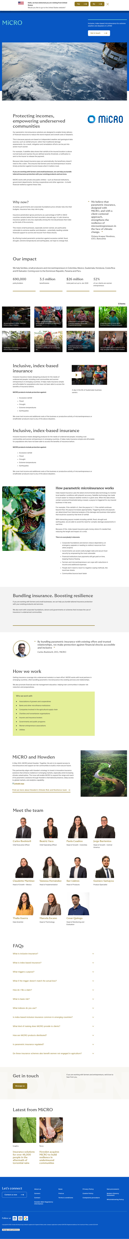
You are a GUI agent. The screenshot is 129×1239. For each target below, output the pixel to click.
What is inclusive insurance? (25, 954)
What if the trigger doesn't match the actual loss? (35, 981)
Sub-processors (113, 1189)
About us (37, 1189)
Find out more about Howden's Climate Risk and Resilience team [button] (39, 790)
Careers (37, 1193)
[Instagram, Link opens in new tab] (20, 1218)
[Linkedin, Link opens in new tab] (14, 1218)
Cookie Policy (88, 1193)
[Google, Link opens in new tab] (26, 1218)
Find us (61, 1193)
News (60, 1189)
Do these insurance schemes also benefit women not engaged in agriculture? (47, 1053)
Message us (20, 1086)
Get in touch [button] (95, 33)
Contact (37, 1198)
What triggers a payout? (23, 972)
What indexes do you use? (25, 1008)
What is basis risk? (21, 999)
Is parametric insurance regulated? (28, 1044)
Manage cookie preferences (11, 1230)
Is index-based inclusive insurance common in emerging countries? (43, 1017)
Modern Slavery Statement (113, 1194)
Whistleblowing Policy (115, 1199)
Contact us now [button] (11, 1195)
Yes (78, 4)
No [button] (94, 4)
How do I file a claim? (22, 990)
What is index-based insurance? (27, 963)
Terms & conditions (65, 1198)
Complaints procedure (91, 1198)
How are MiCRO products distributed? (30, 1035)
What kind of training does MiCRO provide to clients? (36, 1026)
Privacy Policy (88, 1189)
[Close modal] (107, 4)
